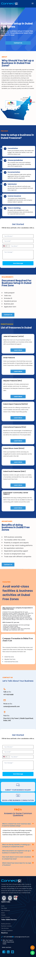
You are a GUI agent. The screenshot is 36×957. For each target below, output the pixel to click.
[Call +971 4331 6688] (32, 947)
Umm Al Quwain (5, 917)
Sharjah (3, 915)
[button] (18, 825)
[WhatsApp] (32, 953)
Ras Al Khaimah (5, 910)
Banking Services (6, 924)
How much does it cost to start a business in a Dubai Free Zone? (16, 858)
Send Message (18, 263)
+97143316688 (8, 694)
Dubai (2, 906)
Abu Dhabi (4, 908)
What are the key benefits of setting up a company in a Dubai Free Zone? (16, 846)
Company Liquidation (7, 930)
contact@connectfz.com (11, 706)
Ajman (3, 913)
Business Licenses (6, 926)
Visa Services (5, 928)
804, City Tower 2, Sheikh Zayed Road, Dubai (8, 942)
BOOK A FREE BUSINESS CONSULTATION (18, 800)
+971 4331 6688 (7, 937)
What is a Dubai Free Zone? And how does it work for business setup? (16, 825)
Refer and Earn (6, 947)
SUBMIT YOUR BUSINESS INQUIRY (18, 790)
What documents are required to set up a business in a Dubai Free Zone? (16, 852)
